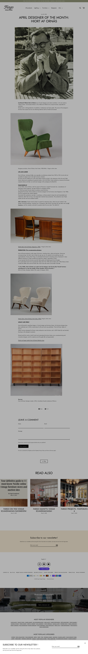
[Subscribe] (78, 646)
